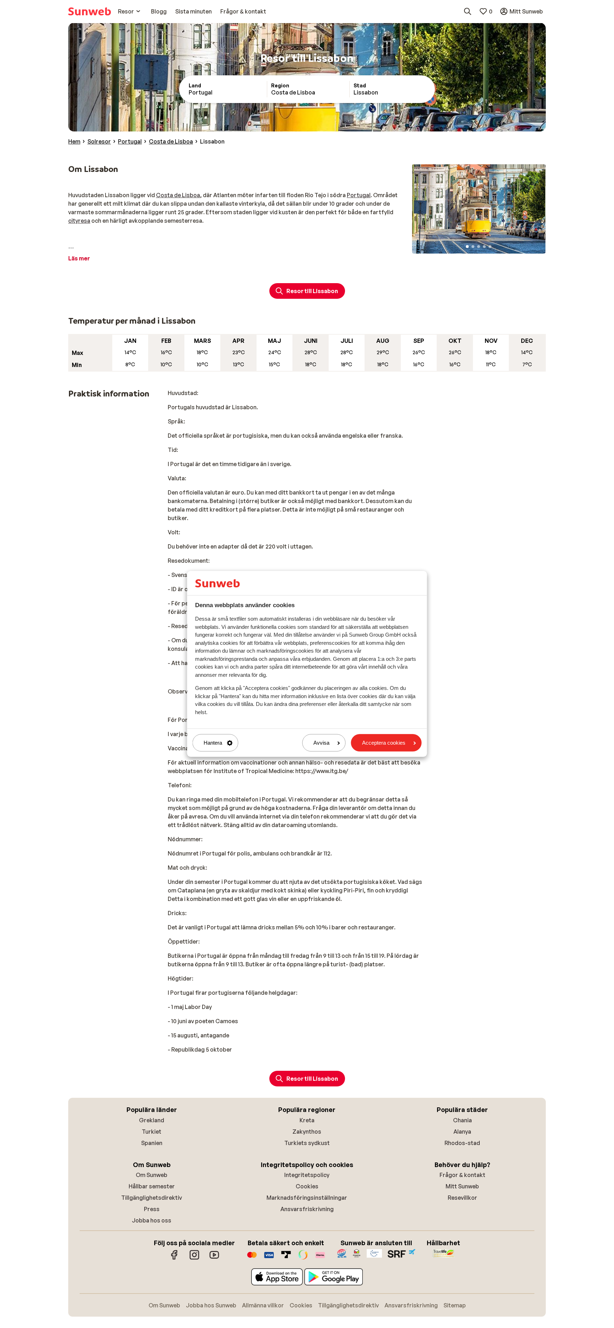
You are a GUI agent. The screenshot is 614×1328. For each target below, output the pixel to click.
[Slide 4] (484, 246)
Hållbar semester (152, 1186)
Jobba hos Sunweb (211, 1305)
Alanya (462, 1131)
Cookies (307, 1186)
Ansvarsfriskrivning (307, 1209)
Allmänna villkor (263, 1305)
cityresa (79, 220)
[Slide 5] (490, 246)
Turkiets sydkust (307, 1142)
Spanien (151, 1142)
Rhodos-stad (462, 1142)
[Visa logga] (269, 1258)
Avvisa (321, 743)
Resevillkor (462, 1197)
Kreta (307, 1120)
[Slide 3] (478, 246)
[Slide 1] (467, 246)
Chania (462, 1120)
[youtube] (214, 1258)
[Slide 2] (473, 246)
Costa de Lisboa (178, 195)
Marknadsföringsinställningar (306, 1197)
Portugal (359, 195)
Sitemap (454, 1305)
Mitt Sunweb (462, 1186)
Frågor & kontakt (462, 1174)
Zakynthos (306, 1131)
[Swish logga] (303, 1258)
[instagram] (194, 1258)
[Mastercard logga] (252, 1258)
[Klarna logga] (320, 1258)
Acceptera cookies (383, 743)
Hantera (213, 743)
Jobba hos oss (151, 1220)
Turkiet (151, 1131)
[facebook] (174, 1258)
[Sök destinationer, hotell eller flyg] (467, 11)
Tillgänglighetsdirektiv (151, 1197)
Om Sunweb (151, 1174)
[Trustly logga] (286, 1258)
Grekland (151, 1120)
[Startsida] (89, 11)
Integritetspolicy (306, 1174)
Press (152, 1209)
